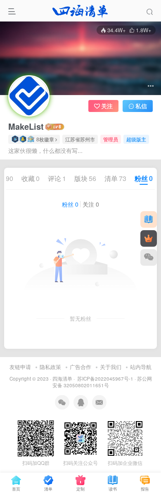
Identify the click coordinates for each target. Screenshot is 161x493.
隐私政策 (50, 367)
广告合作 (80, 367)
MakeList (26, 126)
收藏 (30, 178)
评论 (57, 178)
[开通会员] (148, 238)
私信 (141, 106)
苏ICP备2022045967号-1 (104, 378)
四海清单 (62, 378)
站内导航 (141, 367)
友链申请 (20, 367)
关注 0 (91, 204)
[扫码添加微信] (148, 257)
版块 (85, 178)
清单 (115, 178)
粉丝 (144, 178)
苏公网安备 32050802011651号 (102, 382)
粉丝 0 (70, 204)
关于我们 (110, 367)
